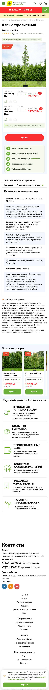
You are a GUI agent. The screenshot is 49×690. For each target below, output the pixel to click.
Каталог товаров (22, 10)
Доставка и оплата (24, 652)
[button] (6, 64)
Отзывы (24, 599)
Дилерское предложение (24, 609)
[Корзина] (45, 3)
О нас (24, 595)
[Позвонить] (45, 10)
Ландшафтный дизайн (24, 643)
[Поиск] (35, 3)
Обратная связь (24, 626)
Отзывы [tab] (8, 185)
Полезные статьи (24, 660)
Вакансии (24, 606)
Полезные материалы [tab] (30, 185)
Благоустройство (24, 639)
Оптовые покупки (24, 602)
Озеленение (24, 646)
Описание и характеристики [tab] (19, 180)
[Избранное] (40, 3)
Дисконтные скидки (24, 622)
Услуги (24, 635)
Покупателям (24, 619)
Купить (24, 138)
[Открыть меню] (3, 3)
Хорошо (24, 685)
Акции (24, 656)
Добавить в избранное (14, 299)
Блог (24, 613)
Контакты (24, 663)
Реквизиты (24, 630)
